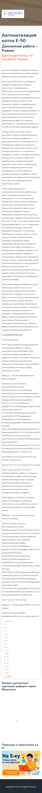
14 (7, 666)
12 (7, 660)
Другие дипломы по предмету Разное (17, 57)
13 (7, 663)
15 (7, 670)
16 (7, 673)
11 (7, 657)
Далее (9, 676)
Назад (8, 621)
